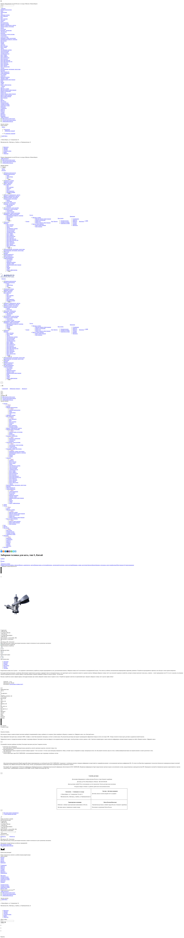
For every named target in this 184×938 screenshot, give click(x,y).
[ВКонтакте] (1, 551)
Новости (3, 866)
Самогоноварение (13, 491)
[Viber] (9, 551)
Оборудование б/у (120, 565)
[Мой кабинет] (1, 384)
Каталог (8, 406)
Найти (2, 922)
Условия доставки (5, 878)
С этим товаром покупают (9, 814)
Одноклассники (7, 151)
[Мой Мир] (5, 551)
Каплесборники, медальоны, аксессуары (102, 565)
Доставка (5, 668)
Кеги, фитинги (12, 419)
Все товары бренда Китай (7, 845)
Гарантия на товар (5, 879)
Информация (4, 873)
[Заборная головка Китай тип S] (17, 619)
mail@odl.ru (4, 136)
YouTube (5, 149)
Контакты (3, 871)
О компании (4, 865)
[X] (7, 551)
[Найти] (2, 7)
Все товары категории (6, 844)
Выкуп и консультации (14, 521)
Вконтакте (6, 147)
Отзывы (5, 664)
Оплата (5, 666)
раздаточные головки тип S (16, 684)
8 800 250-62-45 (5, 117)
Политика (3, 880)
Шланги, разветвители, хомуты (26, 565)
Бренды (2, 861)
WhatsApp (5, 153)
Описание (5, 661)
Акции (2, 858)
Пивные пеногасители (14, 410)
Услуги (8, 508)
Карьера (3, 870)
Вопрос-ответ (4, 888)
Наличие (5, 663)
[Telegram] (15, 551)
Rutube (5, 152)
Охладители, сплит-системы (16, 445)
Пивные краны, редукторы (15, 432)
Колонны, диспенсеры (14, 438)
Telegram (5, 148)
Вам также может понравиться (10, 812)
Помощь (3, 882)
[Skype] (13, 551)
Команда (3, 867)
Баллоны (114, 565)
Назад (9, 404)
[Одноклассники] (3, 551)
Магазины (3, 875)
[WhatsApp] (11, 551)
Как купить (9, 530)
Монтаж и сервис (13, 512)
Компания (8, 538)
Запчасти (11, 460)
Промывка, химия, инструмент (16, 451)
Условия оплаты (4, 877)
